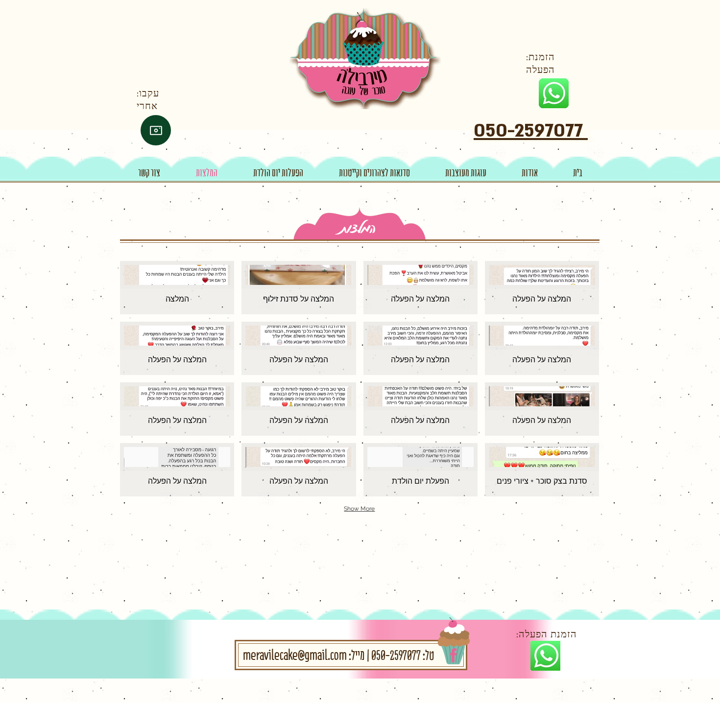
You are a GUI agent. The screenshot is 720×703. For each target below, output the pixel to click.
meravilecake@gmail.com (295, 655)
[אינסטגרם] (156, 130)
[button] (177, 287)
